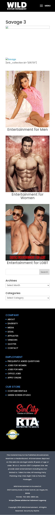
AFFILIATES (13, 335)
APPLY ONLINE (14, 377)
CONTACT (13, 348)
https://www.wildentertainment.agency (27, 500)
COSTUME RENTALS (17, 391)
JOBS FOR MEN (15, 369)
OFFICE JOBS (14, 373)
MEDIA (11, 327)
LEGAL (11, 331)
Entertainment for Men (27, 129)
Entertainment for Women (27, 196)
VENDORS (12, 339)
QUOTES (12, 344)
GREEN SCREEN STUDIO (19, 395)
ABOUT (11, 319)
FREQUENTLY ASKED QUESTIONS (23, 361)
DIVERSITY (13, 323)
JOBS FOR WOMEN (17, 365)
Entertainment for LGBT (27, 262)
